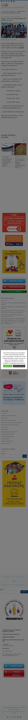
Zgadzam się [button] (7, 366)
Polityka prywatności (19, 366)
